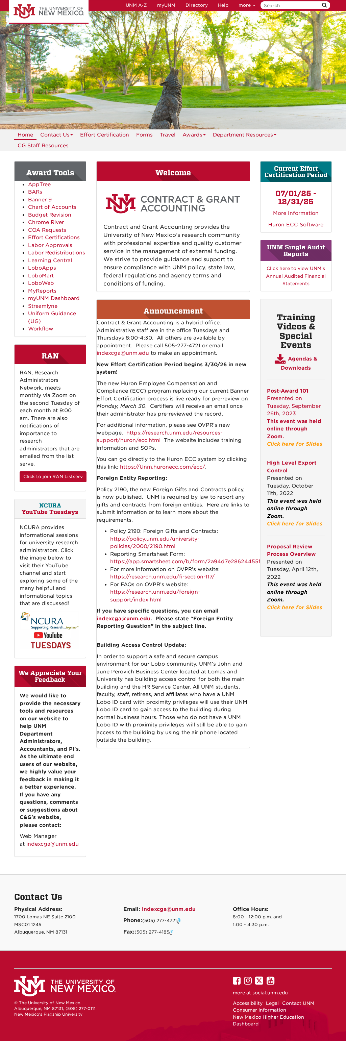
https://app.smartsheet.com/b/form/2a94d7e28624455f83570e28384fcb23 (211, 562)
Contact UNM (298, 1003)
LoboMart (41, 276)
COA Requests (47, 230)
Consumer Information (259, 1010)
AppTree (39, 184)
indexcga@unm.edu (123, 353)
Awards (192, 135)
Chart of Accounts (52, 207)
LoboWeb (41, 283)
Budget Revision (49, 215)
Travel (167, 135)
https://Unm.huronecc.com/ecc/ (162, 467)
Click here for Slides (294, 444)
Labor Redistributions (56, 253)
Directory (197, 5)
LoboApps (42, 268)
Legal (272, 1003)
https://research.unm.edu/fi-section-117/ (162, 577)
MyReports (42, 291)
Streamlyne (42, 306)
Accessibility (248, 1003)
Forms (144, 135)
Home (25, 135)
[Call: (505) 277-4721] (179, 920)
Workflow (40, 329)
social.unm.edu (270, 992)
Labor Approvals (50, 245)
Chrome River (46, 222)
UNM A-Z (136, 5)
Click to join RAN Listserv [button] (53, 476)
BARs (35, 192)
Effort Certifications (54, 237)
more (245, 5)
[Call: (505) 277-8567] (172, 932)
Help (223, 5)
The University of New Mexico (49, 12)
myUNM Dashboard (54, 298)
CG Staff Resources (43, 146)
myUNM (166, 5)
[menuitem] (25, 134)
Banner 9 (40, 200)
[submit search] (324, 5)
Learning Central (50, 260)
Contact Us (55, 135)
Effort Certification (104, 135)
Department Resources (243, 135)
